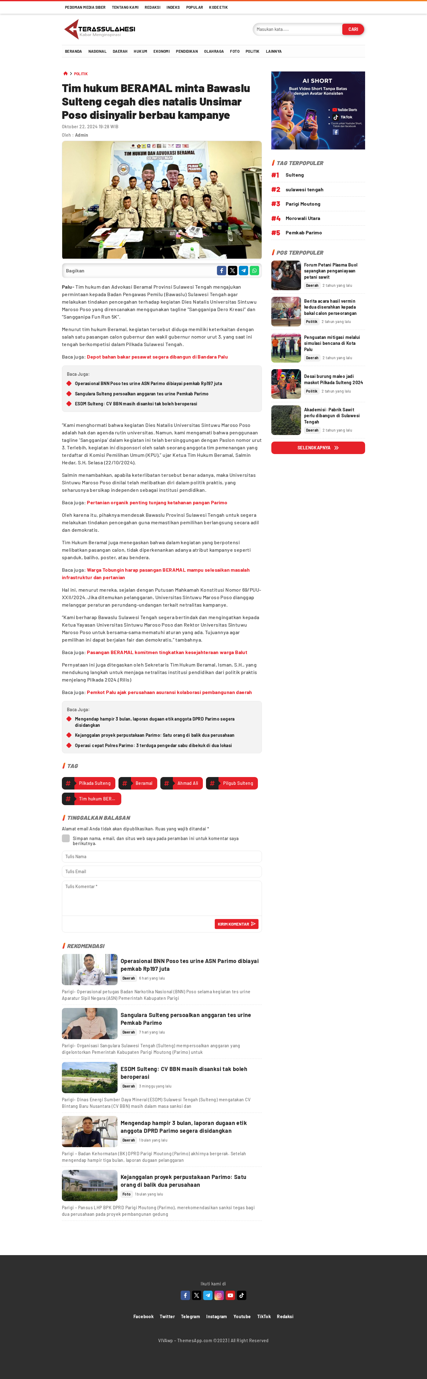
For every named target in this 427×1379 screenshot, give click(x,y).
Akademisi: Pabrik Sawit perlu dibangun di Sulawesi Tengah (332, 415)
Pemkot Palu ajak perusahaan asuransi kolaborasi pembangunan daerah (169, 692)
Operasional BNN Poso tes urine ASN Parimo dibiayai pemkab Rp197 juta (148, 383)
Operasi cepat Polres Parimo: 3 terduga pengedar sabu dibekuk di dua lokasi (153, 745)
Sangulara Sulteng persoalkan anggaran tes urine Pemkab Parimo (141, 393)
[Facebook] (185, 1295)
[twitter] (232, 270)
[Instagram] (219, 1295)
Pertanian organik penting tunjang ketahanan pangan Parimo (157, 502)
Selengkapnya (314, 447)
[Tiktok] (241, 1295)
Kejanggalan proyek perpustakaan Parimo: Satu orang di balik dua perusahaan (155, 735)
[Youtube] (230, 1295)
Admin (81, 135)
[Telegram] (208, 1295)
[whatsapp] (254, 270)
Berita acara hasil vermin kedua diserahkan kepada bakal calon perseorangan (330, 307)
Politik (81, 74)
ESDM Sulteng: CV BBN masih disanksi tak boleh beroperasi (136, 403)
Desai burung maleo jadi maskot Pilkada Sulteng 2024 (333, 379)
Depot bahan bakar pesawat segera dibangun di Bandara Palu (157, 356)
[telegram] (243, 270)
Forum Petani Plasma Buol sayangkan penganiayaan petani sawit (331, 271)
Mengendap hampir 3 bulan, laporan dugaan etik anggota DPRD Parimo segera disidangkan (155, 722)
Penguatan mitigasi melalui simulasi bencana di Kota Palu (332, 343)
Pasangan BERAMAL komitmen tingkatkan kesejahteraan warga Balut (167, 652)
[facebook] (221, 270)
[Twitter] (196, 1295)
